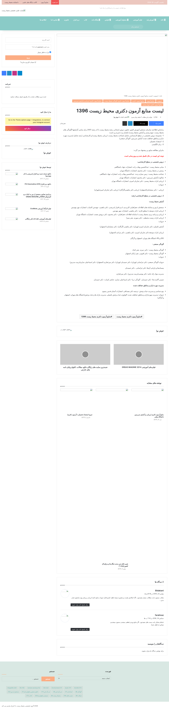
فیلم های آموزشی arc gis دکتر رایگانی (38, 219)
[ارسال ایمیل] (112, 117)
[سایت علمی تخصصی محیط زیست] (13, 10)
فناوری (66, 20)
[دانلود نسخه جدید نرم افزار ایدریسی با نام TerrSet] (11, 177)
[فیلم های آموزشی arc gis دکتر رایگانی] (11, 222)
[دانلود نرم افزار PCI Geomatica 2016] (11, 187)
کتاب (85, 20)
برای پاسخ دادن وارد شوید (80, 605)
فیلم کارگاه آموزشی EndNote (40, 209)
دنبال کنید (27, 128)
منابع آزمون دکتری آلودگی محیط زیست (116, 101)
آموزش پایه (151, 20)
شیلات (79, 696)
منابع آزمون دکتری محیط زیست (129, 316)
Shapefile (12, 688)
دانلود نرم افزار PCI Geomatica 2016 (38, 184)
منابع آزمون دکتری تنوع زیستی (152, 105)
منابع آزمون (44, 2)
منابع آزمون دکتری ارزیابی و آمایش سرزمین (87, 101)
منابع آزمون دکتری (138, 101)
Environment (57, 688)
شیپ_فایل (68, 696)
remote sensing (34, 688)
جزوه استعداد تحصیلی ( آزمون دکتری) (79, 415)
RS (22, 688)
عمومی (155, 96)
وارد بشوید (145, 651)
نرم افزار (76, 20)
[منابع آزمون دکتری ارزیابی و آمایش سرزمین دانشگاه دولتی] (148, 400)
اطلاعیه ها (43, 20)
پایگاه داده (95, 20)
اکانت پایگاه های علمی (30, 2)
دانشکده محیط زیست (12, 2)
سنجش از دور (13, 692)
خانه (162, 20)
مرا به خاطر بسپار (44, 52)
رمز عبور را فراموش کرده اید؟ (40, 47)
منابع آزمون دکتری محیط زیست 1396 (96, 316)
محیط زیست (55, 696)
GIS (46, 688)
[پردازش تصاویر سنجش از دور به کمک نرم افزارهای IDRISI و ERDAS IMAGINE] (11, 199)
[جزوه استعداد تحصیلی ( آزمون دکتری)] (76, 400)
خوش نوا (116, 117)
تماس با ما (54, 20)
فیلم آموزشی (137, 20)
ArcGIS (78, 688)
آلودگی (79, 692)
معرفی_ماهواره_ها (41, 696)
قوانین (107, 20)
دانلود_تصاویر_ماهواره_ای (30, 692)
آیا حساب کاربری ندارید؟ (28, 62)
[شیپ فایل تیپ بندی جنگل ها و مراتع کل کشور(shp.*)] (112, 475)
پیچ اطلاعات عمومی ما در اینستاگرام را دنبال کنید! (113, 8)
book (68, 688)
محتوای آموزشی (121, 20)
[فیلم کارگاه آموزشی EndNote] (11, 211)
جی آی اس (45, 692)
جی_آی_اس (57, 692)
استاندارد (68, 692)
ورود (28, 58)
